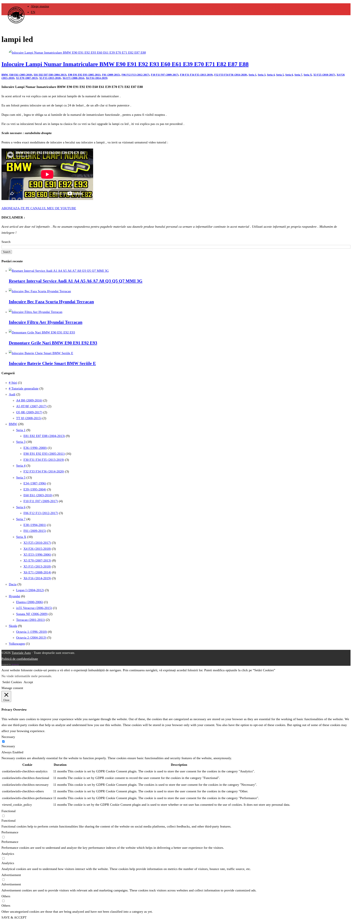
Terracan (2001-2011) (30, 620)
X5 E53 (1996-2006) (37, 554)
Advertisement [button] (11, 875)
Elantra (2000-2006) (29, 602)
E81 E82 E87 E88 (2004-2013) (50, 74)
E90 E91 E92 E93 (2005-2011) (84, 74)
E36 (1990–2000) (35, 448)
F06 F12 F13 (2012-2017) (135, 74)
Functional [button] (8, 811)
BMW (4, 74)
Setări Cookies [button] (12, 682)
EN (33, 12)
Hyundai (14, 596)
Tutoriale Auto (21, 653)
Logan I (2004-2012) (30, 590)
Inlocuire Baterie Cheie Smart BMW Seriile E (52, 363)
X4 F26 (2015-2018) (37, 549)
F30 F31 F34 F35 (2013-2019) (196, 74)
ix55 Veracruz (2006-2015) (34, 608)
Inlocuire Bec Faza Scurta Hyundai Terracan (51, 301)
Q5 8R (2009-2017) (29, 412)
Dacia (12, 584)
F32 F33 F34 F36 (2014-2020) (230, 74)
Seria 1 (252, 74)
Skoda (13, 626)
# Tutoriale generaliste (23, 388)
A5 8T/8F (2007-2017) (31, 406)
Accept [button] (28, 682)
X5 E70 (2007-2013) (27, 78)
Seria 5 (280, 74)
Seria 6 (289, 74)
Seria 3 (261, 74)
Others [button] (5, 896)
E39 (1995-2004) (34, 489)
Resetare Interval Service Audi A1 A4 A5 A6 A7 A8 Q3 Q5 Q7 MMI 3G (75, 281)
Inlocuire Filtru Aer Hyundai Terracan (45, 322)
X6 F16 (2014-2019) (97, 78)
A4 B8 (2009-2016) (29, 400)
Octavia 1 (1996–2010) (31, 632)
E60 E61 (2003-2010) (20, 74)
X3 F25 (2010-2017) (324, 74)
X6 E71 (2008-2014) (73, 78)
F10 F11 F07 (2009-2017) (165, 74)
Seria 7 (298, 74)
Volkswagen (17, 643)
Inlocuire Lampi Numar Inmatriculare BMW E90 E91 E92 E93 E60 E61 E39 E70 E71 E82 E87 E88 (125, 64)
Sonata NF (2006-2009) (32, 614)
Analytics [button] (7, 854)
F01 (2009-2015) (111, 74)
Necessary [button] (8, 737)
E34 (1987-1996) (34, 483)
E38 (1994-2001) (34, 525)
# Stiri (13, 382)
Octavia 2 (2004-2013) (31, 637)
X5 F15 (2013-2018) (50, 78)
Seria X (308, 74)
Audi (12, 394)
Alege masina (40, 6)
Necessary (8, 746)
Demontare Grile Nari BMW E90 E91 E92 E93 (53, 342)
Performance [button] (9, 832)
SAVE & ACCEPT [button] (14, 917)
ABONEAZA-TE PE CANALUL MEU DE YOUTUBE (38, 208)
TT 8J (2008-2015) (28, 418)
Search (5, 242)
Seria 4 (271, 74)
